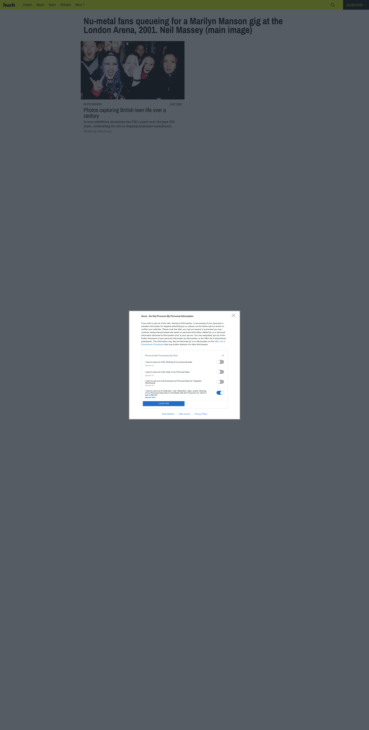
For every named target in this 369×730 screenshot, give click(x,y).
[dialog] (184, 365)
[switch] (220, 362)
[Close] (234, 316)
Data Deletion (168, 414)
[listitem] (184, 355)
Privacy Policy (201, 414)
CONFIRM (163, 403)
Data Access (184, 414)
